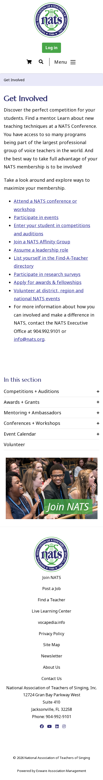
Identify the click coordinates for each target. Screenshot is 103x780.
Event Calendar (20, 434)
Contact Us (52, 678)
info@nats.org (29, 339)
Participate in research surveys (47, 274)
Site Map (51, 645)
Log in (52, 47)
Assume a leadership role (41, 250)
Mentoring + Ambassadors (32, 413)
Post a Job (51, 589)
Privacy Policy (51, 634)
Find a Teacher (51, 600)
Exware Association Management (61, 770)
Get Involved (14, 79)
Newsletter (51, 656)
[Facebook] (42, 726)
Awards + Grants (22, 402)
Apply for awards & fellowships (48, 282)
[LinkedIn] (57, 726)
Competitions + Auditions (31, 391)
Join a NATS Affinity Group (42, 242)
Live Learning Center (51, 611)
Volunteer (14, 444)
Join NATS (51, 577)
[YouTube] (49, 726)
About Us (51, 667)
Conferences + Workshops (32, 423)
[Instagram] (64, 726)
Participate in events (36, 217)
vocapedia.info (51, 622)
